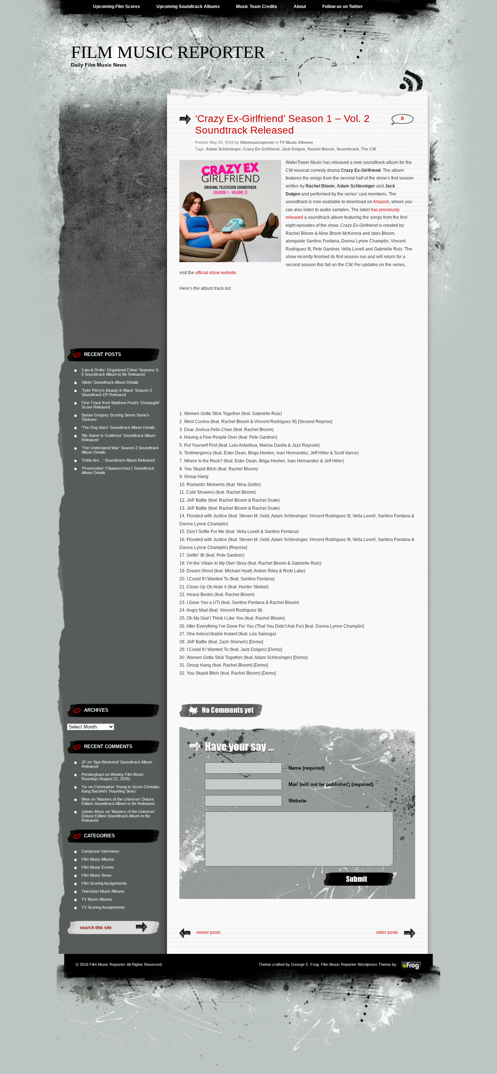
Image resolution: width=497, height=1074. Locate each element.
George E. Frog (305, 964)
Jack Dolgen (293, 149)
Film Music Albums (97, 859)
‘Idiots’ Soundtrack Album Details (110, 382)
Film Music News (96, 875)
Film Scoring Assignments (104, 883)
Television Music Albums (102, 891)
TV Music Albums (96, 899)
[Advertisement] (117, 235)
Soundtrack (348, 149)
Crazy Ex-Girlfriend (261, 149)
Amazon (381, 201)
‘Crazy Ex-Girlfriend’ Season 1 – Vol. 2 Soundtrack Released (282, 124)
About (300, 6)
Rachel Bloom (320, 149)
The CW (368, 149)
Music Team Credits (256, 6)
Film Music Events (97, 867)
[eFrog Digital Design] (411, 969)
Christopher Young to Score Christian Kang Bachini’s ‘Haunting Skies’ (120, 789)
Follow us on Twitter (342, 6)
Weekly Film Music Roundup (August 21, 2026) (112, 776)
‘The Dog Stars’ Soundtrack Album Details (118, 427)
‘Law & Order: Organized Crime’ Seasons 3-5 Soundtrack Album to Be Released (120, 372)
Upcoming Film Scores (116, 6)
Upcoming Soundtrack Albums (188, 6)
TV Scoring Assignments (103, 907)
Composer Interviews (100, 851)
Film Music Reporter (168, 52)
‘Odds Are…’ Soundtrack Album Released (118, 460)
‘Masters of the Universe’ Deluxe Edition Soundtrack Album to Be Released (117, 801)
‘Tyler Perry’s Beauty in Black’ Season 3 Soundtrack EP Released (116, 392)
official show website (215, 272)
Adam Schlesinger (223, 149)
